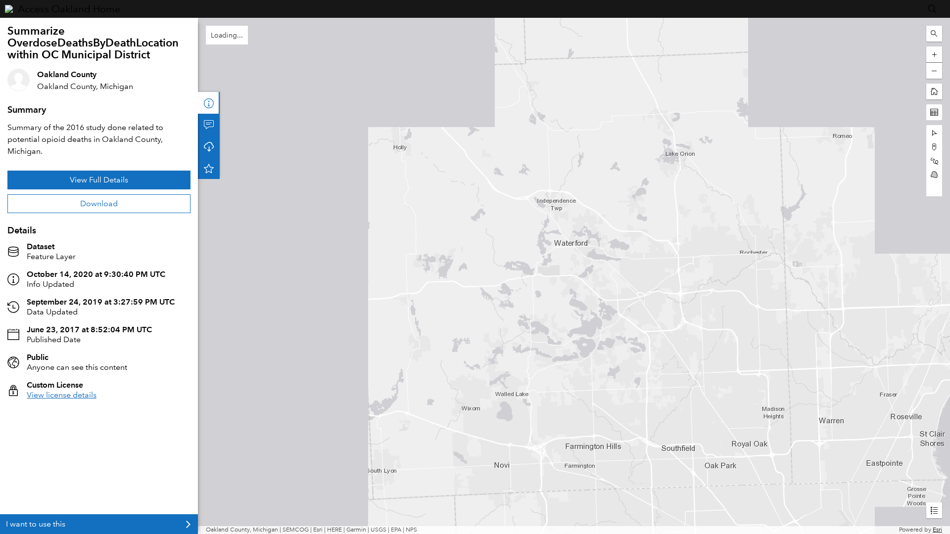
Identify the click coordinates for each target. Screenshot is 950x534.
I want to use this (35, 524)
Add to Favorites (209, 168)
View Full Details (99, 179)
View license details (61, 395)
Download (99, 203)
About (209, 103)
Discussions (209, 124)
